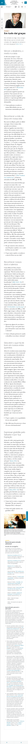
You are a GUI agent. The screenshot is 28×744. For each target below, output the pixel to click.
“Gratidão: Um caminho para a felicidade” (15, 582)
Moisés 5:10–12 (11, 566)
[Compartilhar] (2, 28)
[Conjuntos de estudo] (15, 6)
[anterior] (7, 742)
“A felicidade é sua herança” (15, 307)
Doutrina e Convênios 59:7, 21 (15, 555)
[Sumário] (2, 7)
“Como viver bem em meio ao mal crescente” (16, 588)
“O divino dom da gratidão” (13, 670)
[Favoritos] (18, 6)
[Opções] (25, 6)
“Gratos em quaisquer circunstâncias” (15, 593)
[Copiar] (2, 25)
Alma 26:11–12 (14, 490)
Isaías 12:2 (13, 461)
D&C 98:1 (19, 44)
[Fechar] (2, 19)
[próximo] (21, 742)
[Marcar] (2, 22)
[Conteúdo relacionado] (22, 6)
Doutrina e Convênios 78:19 (14, 560)
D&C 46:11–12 (17, 282)
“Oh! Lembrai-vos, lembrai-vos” (15, 628)
